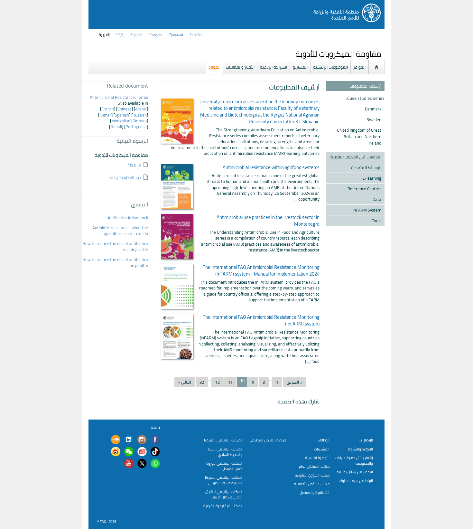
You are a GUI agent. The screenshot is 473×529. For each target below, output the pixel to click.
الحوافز (359, 67)
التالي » (184, 382)
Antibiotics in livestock (127, 218)
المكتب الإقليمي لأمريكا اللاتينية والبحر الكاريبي (224, 480)
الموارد (214, 67)
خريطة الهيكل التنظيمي (267, 440)
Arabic (141, 109)
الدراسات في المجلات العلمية (355, 157)
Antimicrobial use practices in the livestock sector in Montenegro (268, 221)
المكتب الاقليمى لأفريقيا (223, 440)
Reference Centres (364, 189)
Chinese (124, 109)
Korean (140, 121)
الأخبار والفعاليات (240, 67)
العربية (104, 34)
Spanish (122, 115)
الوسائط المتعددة (366, 167)
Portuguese (136, 126)
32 (201, 382)
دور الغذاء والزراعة (125, 178)
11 (230, 382)
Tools (376, 220)
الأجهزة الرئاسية (317, 457)
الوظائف (323, 440)
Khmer (105, 115)
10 (242, 380)
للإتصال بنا (365, 440)
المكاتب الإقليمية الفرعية (223, 505)
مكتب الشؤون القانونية (312, 475)
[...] (308, 361)
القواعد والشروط (360, 449)
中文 (120, 34)
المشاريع (300, 67)
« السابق (294, 382)
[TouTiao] (142, 452)
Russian (140, 115)
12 (217, 382)
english (136, 34)
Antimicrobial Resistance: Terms (118, 97)
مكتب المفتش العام (314, 466)
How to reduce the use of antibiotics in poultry (115, 262)
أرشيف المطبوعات (365, 86)
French (107, 109)
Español (196, 34)
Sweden (374, 119)
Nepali (116, 126)
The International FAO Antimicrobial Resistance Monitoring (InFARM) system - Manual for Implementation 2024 (261, 271)
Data (377, 199)
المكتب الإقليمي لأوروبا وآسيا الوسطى (224, 466)
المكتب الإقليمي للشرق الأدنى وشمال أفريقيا (224, 494)
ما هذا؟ (134, 165)
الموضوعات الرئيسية (330, 67)
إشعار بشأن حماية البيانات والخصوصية (354, 460)
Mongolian (120, 121)
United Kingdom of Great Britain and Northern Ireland (359, 136)
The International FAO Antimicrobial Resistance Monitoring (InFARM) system (261, 320)
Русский (176, 34)
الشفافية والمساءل (314, 492)
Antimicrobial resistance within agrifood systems (271, 167)
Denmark (373, 109)
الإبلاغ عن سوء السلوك (356, 480)
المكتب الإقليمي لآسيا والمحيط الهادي (225, 452)
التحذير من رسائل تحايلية (355, 471)
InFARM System (367, 210)
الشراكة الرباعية (273, 67)
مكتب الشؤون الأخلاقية (311, 483)
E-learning (371, 178)
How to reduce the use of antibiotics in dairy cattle (115, 246)
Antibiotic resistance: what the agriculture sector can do (120, 230)
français (155, 34)
